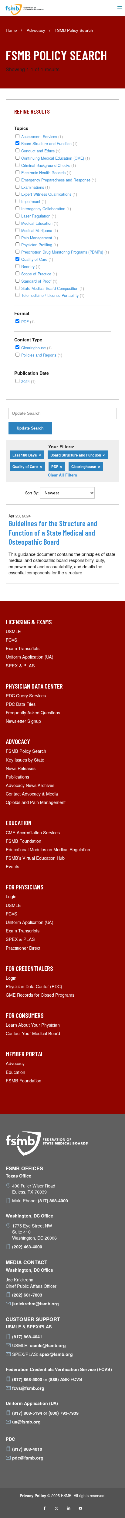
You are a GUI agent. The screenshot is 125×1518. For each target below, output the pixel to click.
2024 (28, 381)
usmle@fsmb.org (48, 1345)
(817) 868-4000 (53, 1200)
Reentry (30, 266)
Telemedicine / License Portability (52, 295)
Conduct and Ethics (40, 150)
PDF (28, 321)
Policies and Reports (41, 354)
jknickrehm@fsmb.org (35, 1303)
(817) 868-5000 (27, 1379)
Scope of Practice (39, 273)
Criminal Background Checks (48, 165)
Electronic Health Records (46, 172)
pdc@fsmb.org (27, 1458)
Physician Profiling (39, 244)
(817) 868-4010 (27, 1449)
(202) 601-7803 (27, 1295)
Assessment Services (42, 136)
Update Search (30, 428)
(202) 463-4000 (27, 1247)
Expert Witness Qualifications (49, 194)
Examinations (35, 187)
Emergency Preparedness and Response (58, 179)
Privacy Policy (33, 1495)
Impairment (33, 201)
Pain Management (39, 237)
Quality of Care (37, 259)
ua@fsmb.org (26, 1422)
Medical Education (39, 223)
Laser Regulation (38, 215)
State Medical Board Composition (52, 288)
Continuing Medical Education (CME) (55, 158)
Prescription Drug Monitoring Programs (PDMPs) (65, 251)
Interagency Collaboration (46, 208)
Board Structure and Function (49, 143)
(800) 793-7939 (64, 1413)
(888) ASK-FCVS (65, 1379)
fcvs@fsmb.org (28, 1388)
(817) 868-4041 (27, 1337)
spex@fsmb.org (56, 1354)
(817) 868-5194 (27, 1413)
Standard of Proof (39, 281)
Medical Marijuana (39, 230)
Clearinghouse (36, 347)
